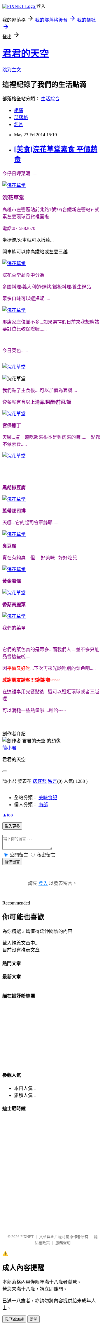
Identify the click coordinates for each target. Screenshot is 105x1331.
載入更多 (12, 826)
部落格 (21, 117)
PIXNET (27, 1236)
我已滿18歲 (14, 1319)
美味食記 (47, 797)
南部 (43, 804)
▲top (7, 814)
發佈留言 (12, 862)
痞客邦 (40, 781)
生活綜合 (50, 98)
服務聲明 (63, 1243)
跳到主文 (11, 69)
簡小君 (9, 747)
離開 (33, 1319)
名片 (18, 124)
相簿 (18, 110)
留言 (52, 781)
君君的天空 (25, 53)
